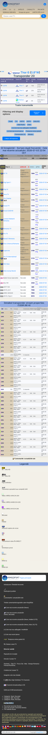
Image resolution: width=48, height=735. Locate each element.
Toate (10, 121)
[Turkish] (40, 726)
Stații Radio (21, 125)
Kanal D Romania (9, 239)
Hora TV (6, 194)
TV (16, 121)
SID (33, 158)
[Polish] (25, 726)
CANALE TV (31, 9)
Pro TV (5, 234)
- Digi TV (13, 664)
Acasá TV (6, 206)
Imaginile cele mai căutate (12, 675)
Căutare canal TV (11, 644)
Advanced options (38, 113)
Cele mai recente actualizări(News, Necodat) (14, 613)
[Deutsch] (10, 726)
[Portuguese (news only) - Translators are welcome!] (18, 726)
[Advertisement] (24, 44)
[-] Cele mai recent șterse (15, 131)
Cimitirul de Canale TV (11, 670)
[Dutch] (8, 726)
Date (29, 125)
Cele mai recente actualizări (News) (17, 607)
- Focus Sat (19, 664)
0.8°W (35, 72)
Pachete (6, 664)
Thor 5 (21, 90)
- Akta (25, 664)
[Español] (20, 726)
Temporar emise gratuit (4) (16, 639)
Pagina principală (25, 578)
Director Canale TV (10, 659)
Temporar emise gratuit (33, 131)
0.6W (2, 71)
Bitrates (30, 134)
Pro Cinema (7, 198)
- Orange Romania (33, 664)
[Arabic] (37, 726)
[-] (14, 9)
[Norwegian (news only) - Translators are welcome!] (15, 726)
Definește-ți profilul (10, 591)
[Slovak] (30, 726)
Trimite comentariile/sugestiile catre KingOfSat (18, 602)
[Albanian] (8, 728)
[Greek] (32, 726)
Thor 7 (21, 86)
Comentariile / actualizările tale (25, 458)
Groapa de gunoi (24, 12)
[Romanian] (3, 728)
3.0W (45, 71)
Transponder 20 (20, 134)
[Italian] (23, 726)
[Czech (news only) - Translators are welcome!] (27, 726)
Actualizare (43, 158)
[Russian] (42, 726)
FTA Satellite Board (10, 709)
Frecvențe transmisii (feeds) (12, 706)
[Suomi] (35, 726)
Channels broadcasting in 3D (15, 685)
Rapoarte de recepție (10, 654)
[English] (3, 726)
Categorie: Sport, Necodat (12, 696)
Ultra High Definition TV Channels (19, 680)
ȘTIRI (4, 9)
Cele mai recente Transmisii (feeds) (15, 708)
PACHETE (41, 9)
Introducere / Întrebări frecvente (14, 584)
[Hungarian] (5, 728)
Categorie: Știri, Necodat (11, 698)
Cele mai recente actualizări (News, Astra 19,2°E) (21, 624)
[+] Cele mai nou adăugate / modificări (24, 128)
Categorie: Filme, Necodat (12, 699)
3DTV (29, 121)
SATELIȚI (21, 9)
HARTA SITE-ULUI (38, 12)
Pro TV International (9, 257)
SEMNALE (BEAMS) (9, 12)
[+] (10, 9)
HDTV (22, 121)
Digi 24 (5, 189)
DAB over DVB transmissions (13, 690)
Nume (5, 158)
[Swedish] (13, 726)
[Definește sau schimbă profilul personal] (45, 4)
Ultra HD (36, 121)
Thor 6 (25, 72)
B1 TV (5, 173)
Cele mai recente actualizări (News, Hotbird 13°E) (22, 619)
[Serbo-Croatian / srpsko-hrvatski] (45, 726)
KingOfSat (39, 732)
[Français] (5, 726)
